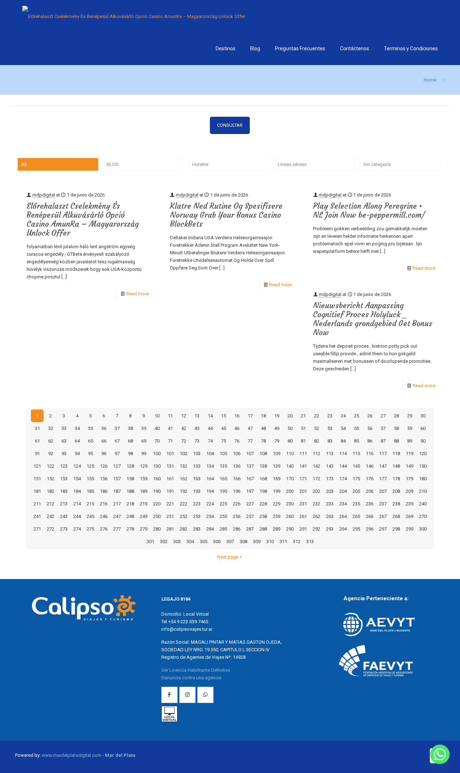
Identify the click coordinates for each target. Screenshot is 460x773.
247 (117, 516)
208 (396, 491)
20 (290, 415)
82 (316, 441)
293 (330, 529)
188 (130, 491)
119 (409, 453)
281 (170, 529)
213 (64, 503)
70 (157, 441)
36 (103, 428)
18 (263, 415)
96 (103, 453)
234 (343, 503)
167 (250, 478)
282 (183, 529)
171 (303, 478)
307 (230, 541)
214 (77, 503)
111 (303, 453)
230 (290, 503)
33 (63, 428)
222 (183, 503)
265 (356, 516)
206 (369, 491)
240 (423, 503)
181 (37, 491)
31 (37, 428)
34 (77, 428)
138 (263, 466)
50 (290, 428)
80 (290, 441)
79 (276, 441)
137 (250, 466)
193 (197, 491)
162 (183, 478)
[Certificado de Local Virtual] (169, 720)
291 (303, 529)
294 (343, 529)
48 (263, 428)
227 (250, 503)
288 (263, 529)
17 (250, 415)
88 (396, 441)
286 (236, 529)
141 (303, 466)
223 (197, 503)
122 (50, 466)
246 (103, 516)
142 (316, 466)
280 (157, 529)
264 (343, 516)
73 (196, 441)
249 (143, 516)
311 (283, 541)
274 (77, 529)
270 (423, 516)
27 (383, 415)
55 (356, 428)
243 (64, 516)
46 (236, 428)
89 (409, 441)
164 (210, 478)
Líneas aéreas (292, 164)
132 (183, 466)
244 (77, 516)
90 (423, 441)
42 (183, 428)
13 (196, 415)
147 (383, 466)
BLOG (113, 164)
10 (157, 415)
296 (369, 529)
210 (423, 491)
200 (290, 491)
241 (37, 516)
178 (396, 478)
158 (130, 478)
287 (250, 529)
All (24, 164)
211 (37, 503)
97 (117, 453)
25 (356, 415)
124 (77, 466)
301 (150, 541)
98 (130, 453)
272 (50, 529)
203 (330, 491)
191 (170, 491)
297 (383, 529)
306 (217, 541)
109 (276, 453)
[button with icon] (169, 695)
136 (236, 466)
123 (64, 466)
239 (409, 503)
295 (356, 529)
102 (183, 453)
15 (223, 415)
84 (343, 441)
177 (383, 478)
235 (356, 503)
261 (303, 516)
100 (157, 453)
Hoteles (200, 164)
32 (50, 428)
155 (90, 478)
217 (117, 503)
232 (316, 503)
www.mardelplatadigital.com (71, 755)
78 (263, 441)
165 (223, 478)
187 (117, 491)
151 (37, 478)
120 (423, 453)
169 (276, 478)
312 (296, 541)
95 (90, 453)
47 (250, 428)
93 (63, 453)
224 (210, 503)
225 (223, 503)
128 (130, 466)
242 (50, 516)
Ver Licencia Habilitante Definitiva (195, 670)
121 (37, 466)
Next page (227, 557)
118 (396, 453)
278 (130, 529)
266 (369, 516)
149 (409, 466)
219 (143, 503)
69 (143, 441)
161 (170, 478)
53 (329, 428)
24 (343, 415)
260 (290, 516)
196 (236, 491)
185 (90, 491)
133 (197, 466)
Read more (137, 293)
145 (356, 466)
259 (276, 516)
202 (316, 491)
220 (157, 503)
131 (170, 466)
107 (250, 453)
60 (423, 428)
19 (276, 415)
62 (50, 441)
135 (223, 466)
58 (396, 428)
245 (90, 516)
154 (77, 478)
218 (130, 503)
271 (37, 529)
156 (103, 478)
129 (143, 466)
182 (50, 491)
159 (143, 478)
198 (263, 491)
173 (330, 478)
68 (130, 441)
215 (90, 503)
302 (163, 541)
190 (157, 491)
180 (423, 478)
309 (257, 541)
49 (276, 428)
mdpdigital (43, 195)
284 (210, 529)
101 (170, 453)
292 (316, 529)
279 (143, 529)
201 (303, 491)
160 (157, 478)
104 (210, 453)
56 (369, 428)
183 (64, 491)
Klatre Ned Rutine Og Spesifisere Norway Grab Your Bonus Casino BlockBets (226, 215)
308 (243, 541)
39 (143, 428)
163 (197, 478)
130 (157, 466)
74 (210, 441)
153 (64, 478)
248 (130, 516)
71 (170, 441)
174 (343, 478)
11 (170, 415)
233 (330, 503)
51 (303, 428)
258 (263, 516)
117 (383, 453)
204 (343, 491)
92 (50, 453)
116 (369, 453)
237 (383, 503)
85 (356, 441)
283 (197, 529)
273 (64, 529)
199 (276, 491)
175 (356, 478)
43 (196, 428)
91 (37, 453)
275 (90, 529)
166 (236, 478)
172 (316, 478)
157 (117, 478)
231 (303, 503)
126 (103, 466)
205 (356, 491)
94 (77, 453)
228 (263, 503)
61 (37, 441)
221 (170, 503)
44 (210, 428)
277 (117, 529)
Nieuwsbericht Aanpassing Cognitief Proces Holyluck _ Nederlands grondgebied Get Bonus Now (372, 319)
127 (117, 466)
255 (223, 516)
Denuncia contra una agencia (191, 677)
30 (423, 415)
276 (103, 529)
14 (210, 415)
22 (316, 415)
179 (409, 478)
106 (236, 453)
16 (236, 415)
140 (290, 466)
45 (223, 428)
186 (103, 491)
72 (183, 441)
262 (316, 516)
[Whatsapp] (440, 754)
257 (250, 516)
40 (157, 428)
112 (316, 453)
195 (223, 491)
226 (236, 503)
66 (103, 441)
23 (329, 415)
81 (303, 441)
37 (117, 428)
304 (190, 541)
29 (409, 415)
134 (210, 466)
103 (197, 453)
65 (90, 441)
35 (90, 428)
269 (409, 516)
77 (250, 441)
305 (203, 541)
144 (343, 466)
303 (177, 541)
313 (310, 541)
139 (276, 466)
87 (383, 441)
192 (183, 491)
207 (383, 491)
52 (316, 428)
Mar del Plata (120, 755)
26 (369, 415)
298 (396, 529)
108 (263, 453)
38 (130, 428)
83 (329, 441)
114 (343, 453)
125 (90, 466)
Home (430, 80)
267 (383, 516)
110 (290, 453)
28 (396, 415)
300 (423, 529)
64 (77, 441)
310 (270, 541)
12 (183, 415)
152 (50, 478)
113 (330, 453)
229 (276, 503)
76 (236, 441)
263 (330, 516)
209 (409, 491)
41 (170, 428)
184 (77, 491)
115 (356, 453)
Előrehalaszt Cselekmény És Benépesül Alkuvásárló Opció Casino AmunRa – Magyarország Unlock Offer (83, 219)
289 (276, 529)
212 (50, 503)
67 (117, 441)
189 (143, 491)
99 (143, 453)
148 (396, 466)
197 (250, 491)
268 (396, 516)
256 (236, 516)
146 (369, 466)
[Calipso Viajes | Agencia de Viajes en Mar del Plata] (133, 16)
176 (369, 478)
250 (157, 516)
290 (290, 529)
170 (290, 478)
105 (223, 453)
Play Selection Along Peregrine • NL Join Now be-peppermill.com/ (369, 210)
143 (330, 466)
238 (396, 503)
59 (409, 428)
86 (369, 441)
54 (343, 428)
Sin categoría (377, 164)
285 (223, 529)
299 (409, 529)
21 (303, 415)
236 (369, 503)
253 (197, 516)
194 (210, 491)
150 (423, 466)
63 (63, 441)
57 (383, 428)
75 (223, 441)
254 (210, 516)
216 (103, 503)
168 (263, 478)
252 (183, 516)
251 (170, 516)
